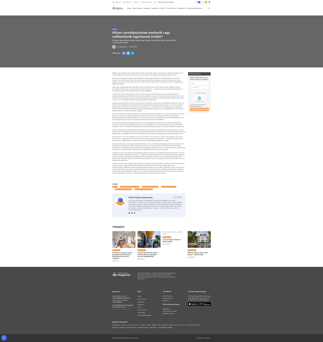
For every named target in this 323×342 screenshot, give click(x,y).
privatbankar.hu (116, 325)
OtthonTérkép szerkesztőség (140, 197)
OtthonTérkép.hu (168, 296)
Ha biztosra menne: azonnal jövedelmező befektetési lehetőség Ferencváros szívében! (122, 255)
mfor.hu (124, 325)
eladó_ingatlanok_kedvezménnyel (168, 325)
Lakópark (136, 2)
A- (196, 2)
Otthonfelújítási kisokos (194, 8)
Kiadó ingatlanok (127, 2)
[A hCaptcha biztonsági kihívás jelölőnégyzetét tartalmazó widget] (199, 96)
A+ (201, 2)
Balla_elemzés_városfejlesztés (144, 189)
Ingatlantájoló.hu (168, 298)
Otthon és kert (171, 8)
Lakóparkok (146, 8)
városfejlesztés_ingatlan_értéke (130, 186)
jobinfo (149, 325)
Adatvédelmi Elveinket (195, 106)
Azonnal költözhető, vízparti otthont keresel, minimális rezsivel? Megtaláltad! (147, 254)
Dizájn (129, 8)
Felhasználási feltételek (169, 311)
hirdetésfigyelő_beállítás (165, 327)
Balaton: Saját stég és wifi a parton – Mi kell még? (198, 254)
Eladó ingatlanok (116, 2)
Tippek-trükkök (137, 8)
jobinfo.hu (182, 325)
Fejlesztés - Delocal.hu (203, 338)
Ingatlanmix (155, 8)
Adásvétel (117, 250)
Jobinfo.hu (166, 300)
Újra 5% (162, 8)
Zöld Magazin (181, 8)
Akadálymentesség (168, 313)
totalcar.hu (142, 325)
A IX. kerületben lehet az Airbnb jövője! (172, 241)
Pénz (116, 29)
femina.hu (130, 325)
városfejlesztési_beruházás (151, 186)
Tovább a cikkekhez (177, 197)
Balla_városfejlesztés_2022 (124, 189)
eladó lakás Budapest (143, 327)
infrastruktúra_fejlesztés (169, 186)
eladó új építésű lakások (192, 325)
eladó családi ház (131, 327)
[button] (209, 8)
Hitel (155, 2)
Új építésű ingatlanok (146, 2)
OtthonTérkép (121, 338)
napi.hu (136, 325)
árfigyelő (154, 325)
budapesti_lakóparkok (118, 327)
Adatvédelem (166, 309)
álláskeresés (153, 327)
